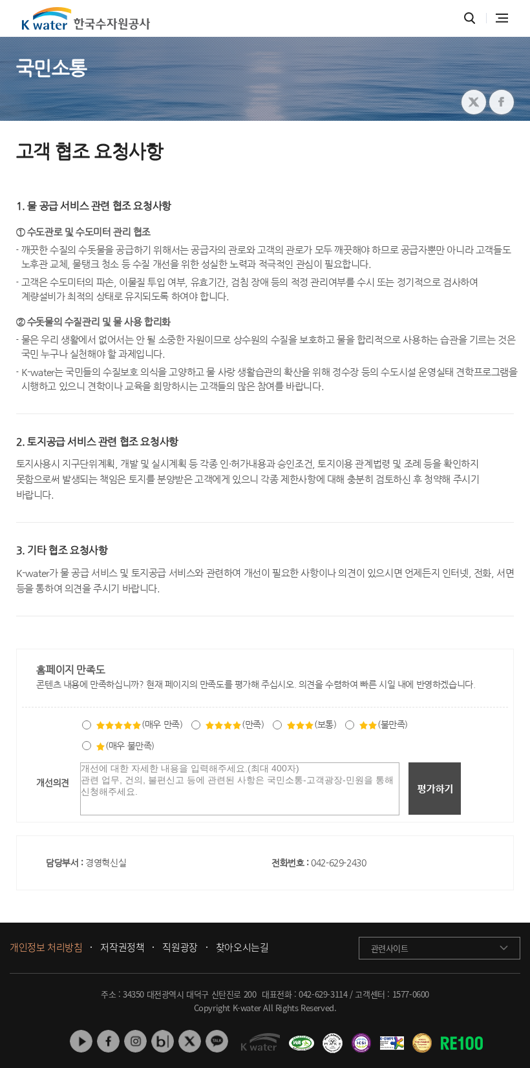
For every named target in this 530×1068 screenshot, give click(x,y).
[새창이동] (299, 1038)
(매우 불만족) (129, 745)
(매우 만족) (162, 724)
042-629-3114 (323, 994)
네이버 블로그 (162, 1041)
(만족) (253, 724)
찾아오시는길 (242, 947)
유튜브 (81, 1041)
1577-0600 (410, 994)
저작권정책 (122, 947)
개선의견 (52, 782)
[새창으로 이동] (473, 102)
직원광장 (179, 947)
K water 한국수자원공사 (86, 18)
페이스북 (108, 1041)
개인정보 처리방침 (46, 947)
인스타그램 (135, 1041)
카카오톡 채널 (217, 1041)
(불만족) (392, 724)
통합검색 (469, 18)
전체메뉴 (502, 18)
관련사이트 (389, 948)
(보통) (325, 724)
